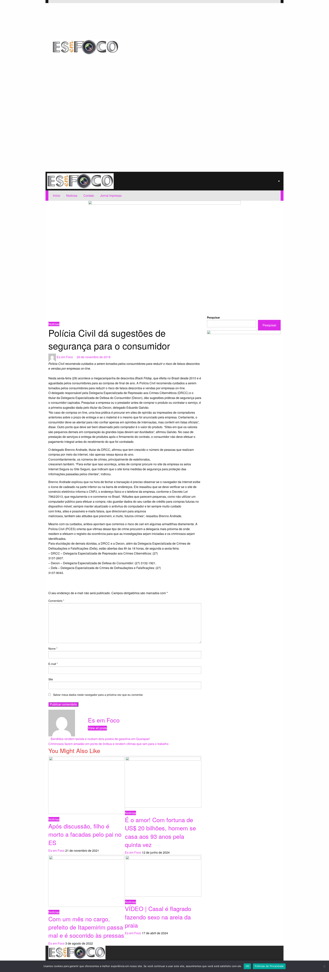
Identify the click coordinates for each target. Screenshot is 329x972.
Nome (52, 648)
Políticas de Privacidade (269, 966)
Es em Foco (65, 357)
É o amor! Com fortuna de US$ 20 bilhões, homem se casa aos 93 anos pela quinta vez (160, 832)
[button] (203, 78)
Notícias (71, 195)
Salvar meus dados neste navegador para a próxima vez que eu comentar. (98, 695)
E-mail (53, 664)
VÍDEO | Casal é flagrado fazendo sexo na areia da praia (158, 916)
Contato (88, 195)
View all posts (97, 728)
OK (247, 966)
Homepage (54, 316)
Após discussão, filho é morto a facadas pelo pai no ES (84, 834)
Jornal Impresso (111, 195)
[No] (324, 966)
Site (50, 679)
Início (56, 195)
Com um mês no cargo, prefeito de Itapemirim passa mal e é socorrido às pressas (86, 927)
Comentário (56, 601)
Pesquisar (213, 317)
